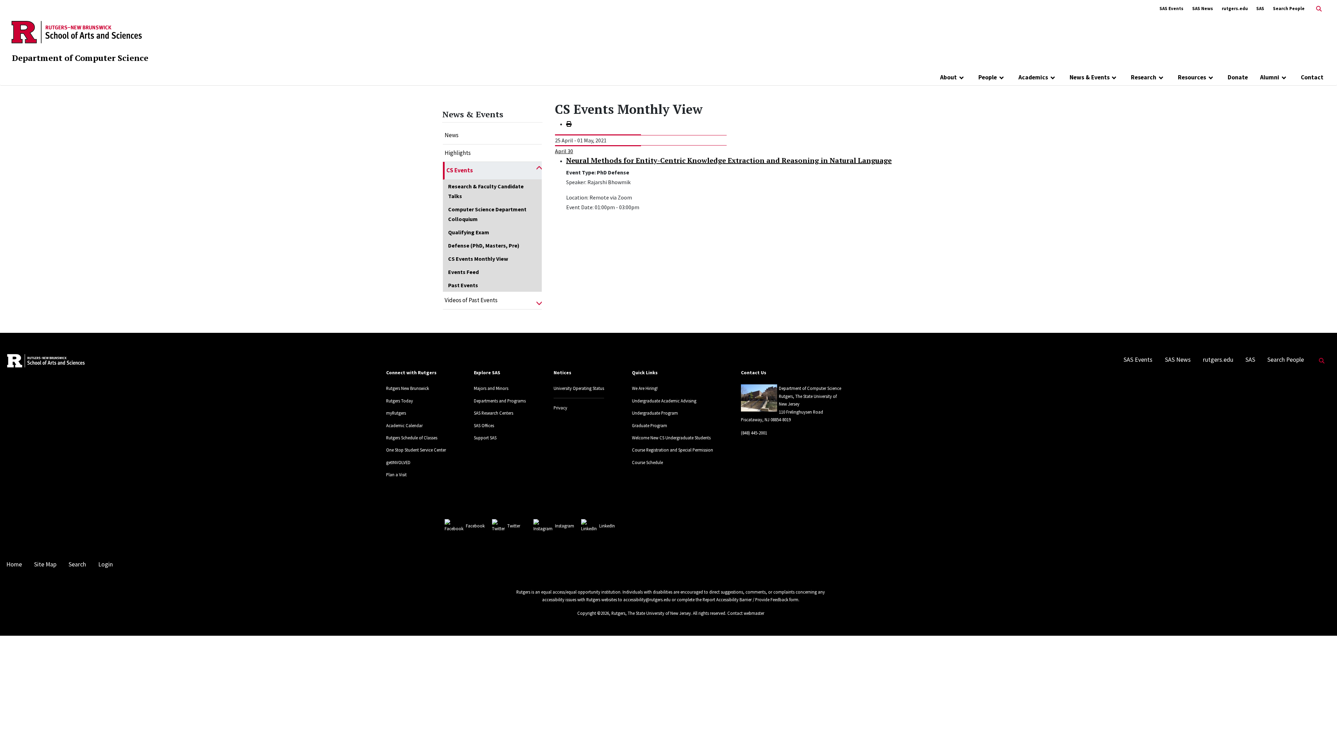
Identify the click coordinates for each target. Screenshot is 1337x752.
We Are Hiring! (645, 388)
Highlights (458, 153)
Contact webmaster (745, 613)
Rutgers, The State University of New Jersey (651, 613)
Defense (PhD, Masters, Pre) (483, 245)
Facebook (475, 525)
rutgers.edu (1235, 8)
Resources (1192, 77)
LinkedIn (607, 525)
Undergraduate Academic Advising (664, 401)
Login (105, 564)
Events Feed (463, 271)
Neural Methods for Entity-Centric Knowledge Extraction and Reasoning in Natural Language (729, 160)
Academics (1033, 77)
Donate (1238, 77)
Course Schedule (647, 462)
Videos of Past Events (471, 300)
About (948, 77)
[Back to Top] (1322, 735)
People (987, 77)
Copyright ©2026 (593, 613)
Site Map (45, 564)
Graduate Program (649, 425)
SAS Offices (484, 425)
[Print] (569, 123)
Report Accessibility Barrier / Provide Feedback (745, 599)
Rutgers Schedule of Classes (411, 437)
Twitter (513, 525)
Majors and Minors (491, 388)
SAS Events (1171, 8)
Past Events (463, 285)
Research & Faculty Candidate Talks (486, 191)
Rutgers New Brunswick (407, 388)
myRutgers (396, 413)
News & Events (1090, 77)
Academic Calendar (404, 425)
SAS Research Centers (493, 413)
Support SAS (485, 437)
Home (14, 564)
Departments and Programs (500, 401)
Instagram (564, 525)
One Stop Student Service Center (416, 450)
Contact (1312, 77)
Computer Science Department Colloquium (487, 214)
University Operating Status (579, 388)
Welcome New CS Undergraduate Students (671, 437)
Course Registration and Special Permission (672, 450)
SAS (1260, 8)
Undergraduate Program (655, 413)
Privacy (560, 407)
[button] (539, 170)
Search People (1289, 8)
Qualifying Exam (468, 232)
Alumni (1269, 77)
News (452, 135)
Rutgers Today (399, 401)
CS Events (459, 170)
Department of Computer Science (80, 57)
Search (77, 564)
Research (1143, 77)
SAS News (1202, 8)
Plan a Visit (396, 474)
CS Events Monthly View (478, 258)
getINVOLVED (398, 462)
